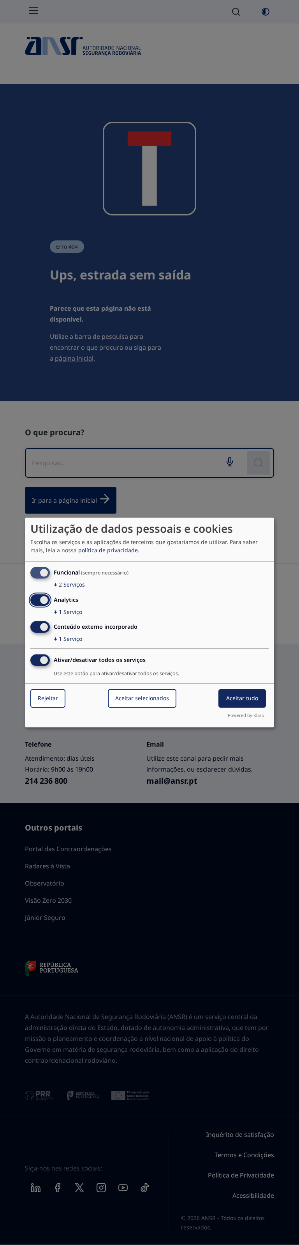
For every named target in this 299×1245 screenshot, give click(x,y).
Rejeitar (48, 698)
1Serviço (68, 611)
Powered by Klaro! (247, 716)
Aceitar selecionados (142, 698)
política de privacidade (108, 550)
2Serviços (69, 584)
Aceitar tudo (242, 698)
